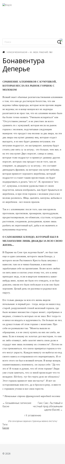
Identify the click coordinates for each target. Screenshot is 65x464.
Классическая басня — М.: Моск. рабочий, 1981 (30, 52)
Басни (5, 427)
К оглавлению (32, 415)
